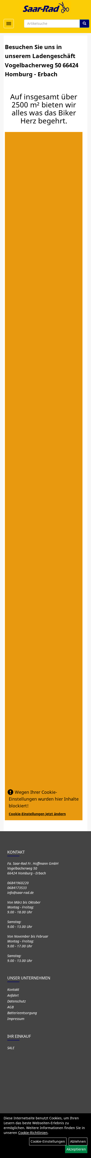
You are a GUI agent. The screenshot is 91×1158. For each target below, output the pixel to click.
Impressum (15, 1018)
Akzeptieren (76, 1149)
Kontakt (13, 989)
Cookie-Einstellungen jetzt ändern (37, 814)
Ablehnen (78, 1141)
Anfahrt (13, 995)
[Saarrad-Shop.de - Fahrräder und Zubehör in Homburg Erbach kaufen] (46, 7)
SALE (10, 1048)
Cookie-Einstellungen (48, 1141)
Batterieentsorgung (22, 1013)
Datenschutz (16, 1001)
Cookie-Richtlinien (33, 1132)
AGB (10, 1007)
